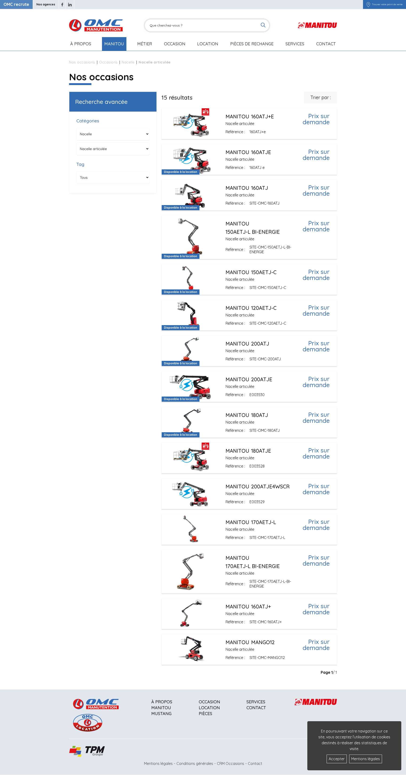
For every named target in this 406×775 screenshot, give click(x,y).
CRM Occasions (230, 763)
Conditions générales (194, 763)
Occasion (174, 44)
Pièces (205, 713)
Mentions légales (158, 763)
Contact (326, 44)
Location (207, 44)
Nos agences (45, 4)
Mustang (161, 713)
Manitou (114, 44)
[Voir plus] (249, 123)
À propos (161, 702)
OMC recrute (16, 4)
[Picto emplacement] (368, 4)
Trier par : (320, 97)
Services (255, 702)
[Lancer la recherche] (263, 25)
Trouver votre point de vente (387, 4)
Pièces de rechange (251, 44)
